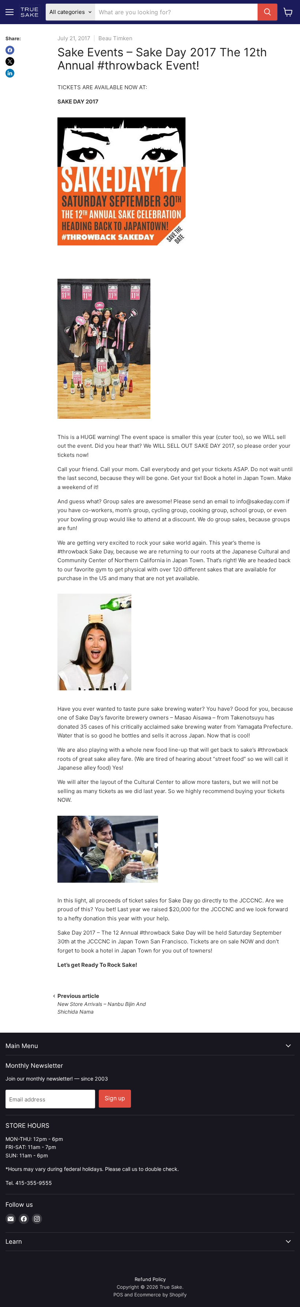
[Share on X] (9, 61)
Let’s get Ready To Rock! (97, 964)
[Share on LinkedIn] (9, 73)
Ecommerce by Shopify (160, 1294)
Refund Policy (150, 1279)
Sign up (115, 1098)
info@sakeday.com (260, 501)
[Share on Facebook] (9, 50)
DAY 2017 (77, 101)
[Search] (267, 12)
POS (118, 1294)
